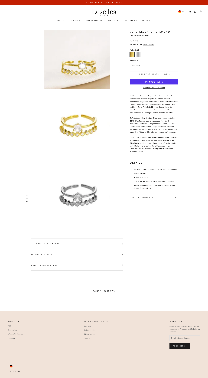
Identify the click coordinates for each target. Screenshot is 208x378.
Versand (87, 338)
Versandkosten (148, 44)
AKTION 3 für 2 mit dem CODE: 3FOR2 (104, 2)
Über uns (87, 326)
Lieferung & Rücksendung (45, 244)
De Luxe (61, 20)
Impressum (12, 338)
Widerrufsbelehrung (15, 334)
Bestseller (114, 20)
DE (182, 12)
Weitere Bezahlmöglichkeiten (154, 87)
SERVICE (146, 20)
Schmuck (76, 20)
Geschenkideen (94, 20)
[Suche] (195, 12)
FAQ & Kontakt (89, 330)
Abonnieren (179, 346)
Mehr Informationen (142, 197)
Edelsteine (131, 20)
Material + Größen (41, 254)
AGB (9, 326)
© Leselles (15, 371)
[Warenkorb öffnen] (201, 11)
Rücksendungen (90, 334)
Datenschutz (13, 330)
